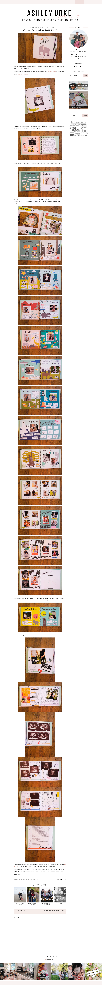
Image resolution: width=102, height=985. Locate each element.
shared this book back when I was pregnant (25, 125)
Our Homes (46, 2)
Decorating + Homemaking (20, 2)
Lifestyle (32, 2)
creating (40, 27)
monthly (61, 199)
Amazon (26, 74)
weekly (55, 199)
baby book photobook (23, 876)
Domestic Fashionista (51, 959)
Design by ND (96, 982)
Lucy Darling (21, 74)
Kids (39, 2)
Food (61, 2)
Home (3, 2)
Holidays (54, 2)
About (8, 2)
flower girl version (51, 71)
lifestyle (52, 27)
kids (48, 27)
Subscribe (71, 2)
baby (36, 27)
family (45, 27)
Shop (65, 2)
